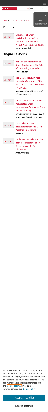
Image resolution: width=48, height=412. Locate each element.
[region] (24, 389)
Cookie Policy (29, 389)
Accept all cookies (24, 397)
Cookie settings (14, 386)
